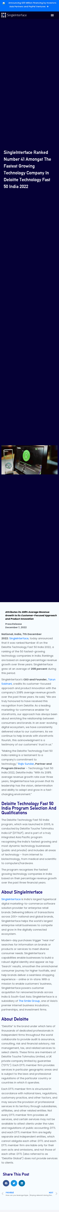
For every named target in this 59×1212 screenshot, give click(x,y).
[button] (52, 15)
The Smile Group (29, 1001)
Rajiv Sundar (26, 764)
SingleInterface (18, 638)
